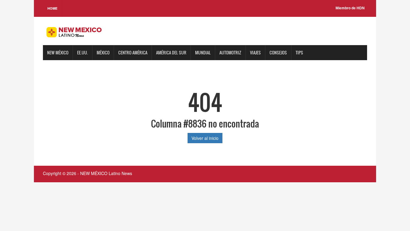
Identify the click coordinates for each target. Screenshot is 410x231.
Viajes (255, 52)
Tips (299, 52)
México (103, 52)
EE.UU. (82, 52)
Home (52, 8)
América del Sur (171, 52)
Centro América (132, 52)
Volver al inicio (205, 138)
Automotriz (230, 52)
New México (57, 52)
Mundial (203, 52)
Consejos (278, 52)
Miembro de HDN (350, 8)
